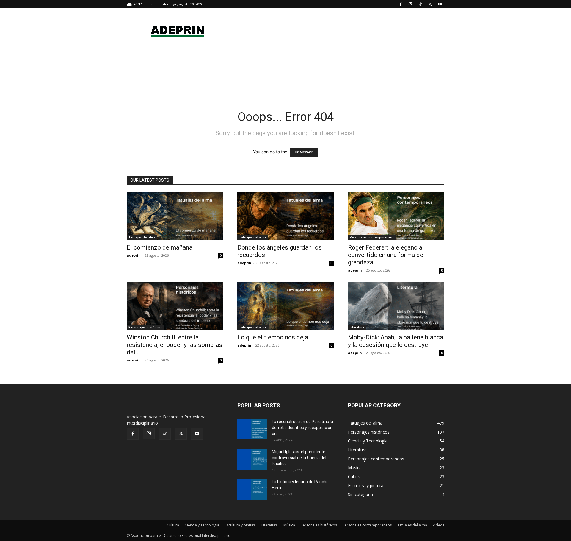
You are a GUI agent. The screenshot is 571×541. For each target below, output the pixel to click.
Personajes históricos (145, 327)
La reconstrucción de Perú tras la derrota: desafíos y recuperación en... (302, 427)
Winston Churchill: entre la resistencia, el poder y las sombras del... (174, 345)
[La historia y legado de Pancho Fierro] (252, 489)
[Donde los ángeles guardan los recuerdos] (285, 216)
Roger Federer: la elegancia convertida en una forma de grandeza (385, 255)
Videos (438, 525)
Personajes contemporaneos (372, 237)
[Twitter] (430, 4)
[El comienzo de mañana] (175, 216)
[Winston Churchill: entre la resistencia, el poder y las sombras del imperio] (175, 306)
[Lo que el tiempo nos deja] (285, 306)
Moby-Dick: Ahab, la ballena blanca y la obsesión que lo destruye (395, 341)
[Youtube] (439, 4)
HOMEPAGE (304, 152)
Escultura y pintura (240, 525)
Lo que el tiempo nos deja (272, 337)
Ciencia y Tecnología (202, 525)
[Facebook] (400, 4)
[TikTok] (420, 4)
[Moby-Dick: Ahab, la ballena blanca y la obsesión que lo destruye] (396, 306)
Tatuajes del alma (142, 237)
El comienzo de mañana (159, 247)
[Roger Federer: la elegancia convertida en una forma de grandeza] (396, 216)
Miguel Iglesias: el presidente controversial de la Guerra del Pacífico (299, 457)
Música (289, 525)
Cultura (173, 525)
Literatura (357, 327)
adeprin (134, 255)
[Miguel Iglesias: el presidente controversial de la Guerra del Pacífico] (252, 459)
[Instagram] (410, 4)
